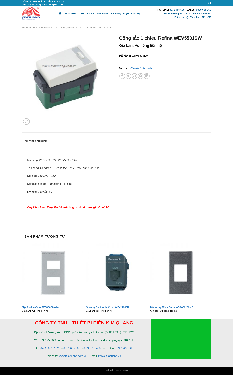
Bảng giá (70, 13)
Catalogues (86, 13)
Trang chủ (28, 27)
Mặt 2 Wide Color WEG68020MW (40, 307)
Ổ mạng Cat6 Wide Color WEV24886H (107, 307)
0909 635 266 (71, 348)
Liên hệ (135, 13)
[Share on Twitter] (128, 76)
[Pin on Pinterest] (140, 76)
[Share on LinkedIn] (147, 76)
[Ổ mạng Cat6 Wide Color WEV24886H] (116, 273)
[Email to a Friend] (134, 76)
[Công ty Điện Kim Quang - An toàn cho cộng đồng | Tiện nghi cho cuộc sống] (37, 13)
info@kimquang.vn (109, 356)
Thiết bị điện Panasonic (67, 27)
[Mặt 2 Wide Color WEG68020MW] (52, 273)
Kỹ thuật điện (120, 13)
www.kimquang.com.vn (73, 356)
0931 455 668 (125, 348)
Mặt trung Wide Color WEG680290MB (171, 307)
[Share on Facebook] (122, 76)
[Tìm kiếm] (209, 3)
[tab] (36, 141)
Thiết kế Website (113, 370)
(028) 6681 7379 (50, 348)
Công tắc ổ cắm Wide (99, 27)
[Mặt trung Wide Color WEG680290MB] (180, 273)
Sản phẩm (103, 13)
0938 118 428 (92, 348)
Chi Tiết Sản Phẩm (36, 141)
